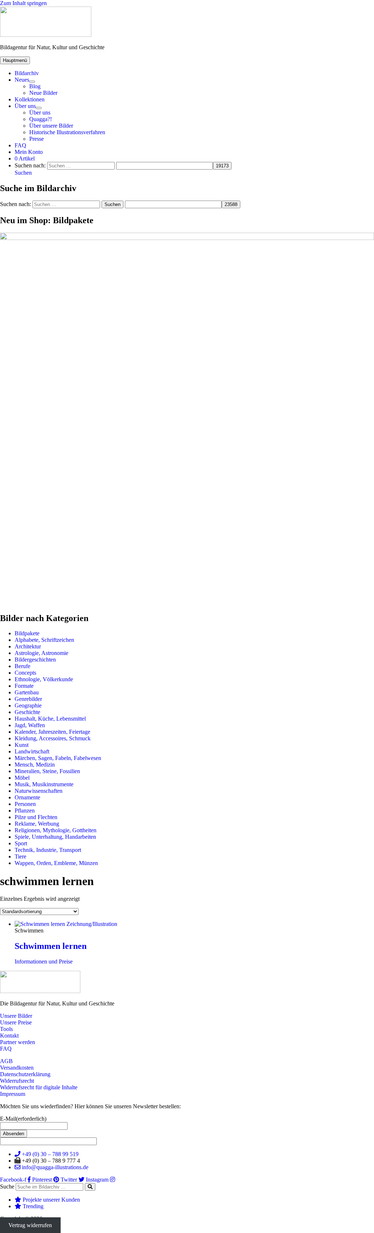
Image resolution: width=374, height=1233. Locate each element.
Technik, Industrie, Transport (48, 850)
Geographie (28, 705)
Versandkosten (17, 1068)
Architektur (28, 646)
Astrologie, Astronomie (41, 653)
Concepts (25, 673)
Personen (25, 804)
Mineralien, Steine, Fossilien (47, 771)
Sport (21, 843)
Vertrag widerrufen (30, 1225)
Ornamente (27, 797)
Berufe (22, 666)
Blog (35, 86)
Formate (24, 686)
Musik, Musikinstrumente (44, 784)
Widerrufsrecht (17, 1081)
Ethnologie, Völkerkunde (44, 679)
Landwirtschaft (32, 751)
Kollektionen (30, 99)
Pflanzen (25, 810)
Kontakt (9, 1035)
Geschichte (27, 712)
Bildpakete (27, 633)
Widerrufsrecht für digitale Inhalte (38, 1087)
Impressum (12, 1094)
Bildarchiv (27, 73)
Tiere (20, 856)
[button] (23, 173)
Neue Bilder (43, 93)
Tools (6, 1029)
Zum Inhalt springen (23, 3)
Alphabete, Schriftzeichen (44, 640)
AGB (6, 1061)
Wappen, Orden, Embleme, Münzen (56, 863)
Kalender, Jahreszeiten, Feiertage (52, 732)
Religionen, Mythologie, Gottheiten (55, 830)
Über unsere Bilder (51, 126)
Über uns (25, 106)
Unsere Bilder (16, 1016)
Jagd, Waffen (30, 725)
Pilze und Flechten (36, 817)
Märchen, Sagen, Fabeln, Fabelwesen (58, 758)
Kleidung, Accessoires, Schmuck (53, 738)
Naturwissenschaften (38, 791)
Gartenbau (27, 692)
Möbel (22, 778)
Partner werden (17, 1042)
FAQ (20, 145)
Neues (22, 80)
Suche (7, 1186)
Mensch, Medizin (35, 764)
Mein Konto (29, 152)
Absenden (13, 1133)
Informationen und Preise (44, 961)
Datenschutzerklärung (25, 1074)
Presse (36, 139)
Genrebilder (28, 699)
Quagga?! (40, 119)
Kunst (21, 745)
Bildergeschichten (35, 659)
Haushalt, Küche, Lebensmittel (50, 719)
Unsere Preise (16, 1022)
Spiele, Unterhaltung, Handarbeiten (55, 837)
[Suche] (90, 1187)
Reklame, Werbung (37, 824)
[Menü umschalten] (32, 82)
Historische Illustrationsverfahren (67, 132)
